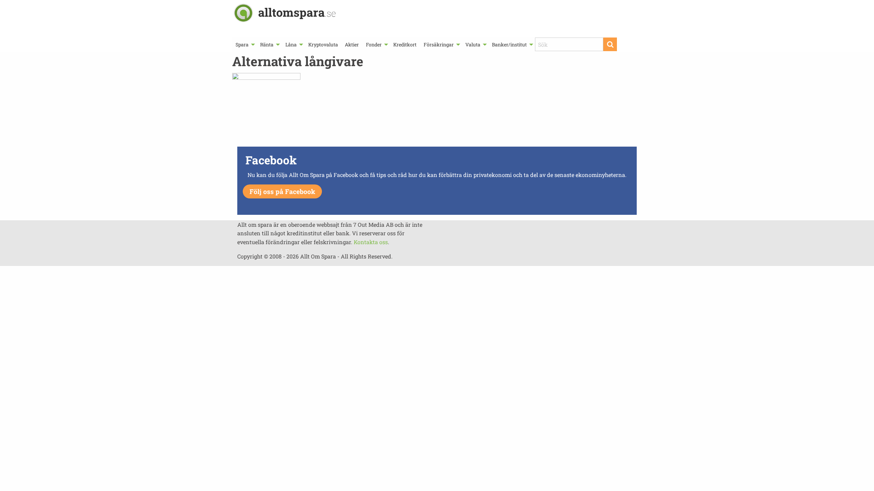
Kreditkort (405, 44)
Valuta (472, 44)
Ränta (266, 44)
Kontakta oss (371, 242)
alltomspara (297, 12)
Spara (242, 44)
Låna (291, 44)
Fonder (374, 44)
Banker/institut (509, 44)
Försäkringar (439, 44)
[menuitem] (244, 44)
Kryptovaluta (323, 44)
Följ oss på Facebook (282, 191)
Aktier (352, 44)
